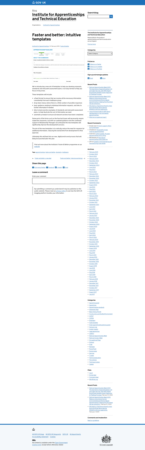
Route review (93, 351)
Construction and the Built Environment (101, 314)
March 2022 (93, 193)
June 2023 (92, 167)
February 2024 (93, 158)
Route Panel (92, 349)
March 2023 (93, 172)
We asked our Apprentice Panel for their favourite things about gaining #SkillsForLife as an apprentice (100, 107)
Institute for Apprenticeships (51, 25)
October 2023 (93, 163)
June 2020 (92, 231)
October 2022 (93, 180)
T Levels (91, 355)
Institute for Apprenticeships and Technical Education (58, 16)
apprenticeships (40, 152)
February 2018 (93, 279)
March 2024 (93, 156)
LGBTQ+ (91, 333)
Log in (91, 373)
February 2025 (93, 152)
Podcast (91, 342)
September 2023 (94, 165)
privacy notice (61, 191)
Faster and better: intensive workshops (71, 158)
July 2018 (92, 268)
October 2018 (93, 264)
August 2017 (93, 292)
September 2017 (94, 290)
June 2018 (92, 270)
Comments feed (93, 377)
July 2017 (92, 294)
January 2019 (93, 257)
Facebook (51, 167)
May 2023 (92, 169)
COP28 (91, 318)
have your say (93, 327)
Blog (34, 10)
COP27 (91, 316)
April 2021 (92, 209)
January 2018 (93, 281)
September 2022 (94, 182)
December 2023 (94, 161)
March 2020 (93, 237)
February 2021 (93, 213)
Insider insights (93, 329)
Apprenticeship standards (96, 307)
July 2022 (92, 187)
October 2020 (93, 222)
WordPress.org (93, 379)
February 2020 (93, 239)
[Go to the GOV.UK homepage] (39, 2)
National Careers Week (95, 338)
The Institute (93, 360)
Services (91, 353)
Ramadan (92, 347)
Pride (90, 344)
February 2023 (93, 174)
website (37, 147)
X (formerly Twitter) (39, 167)
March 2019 (92, 255)
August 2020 (93, 226)
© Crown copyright (106, 445)
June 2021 (92, 207)
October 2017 (93, 288)
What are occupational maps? (97, 117)
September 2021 (94, 204)
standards (59, 152)
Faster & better (64, 46)
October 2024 (93, 154)
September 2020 (94, 224)
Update (91, 364)
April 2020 (92, 235)
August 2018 (93, 266)
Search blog (93, 12)
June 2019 (92, 250)
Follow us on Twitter (95, 64)
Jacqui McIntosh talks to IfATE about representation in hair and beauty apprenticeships (99, 113)
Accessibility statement (40, 437)
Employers (92, 320)
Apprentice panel (94, 303)
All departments (75, 434)
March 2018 (92, 277)
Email (66, 167)
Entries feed (92, 375)
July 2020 (92, 228)
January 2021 (93, 215)
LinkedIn (59, 167)
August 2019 (93, 248)
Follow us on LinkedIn (96, 66)
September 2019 (94, 246)
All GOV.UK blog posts (53, 434)
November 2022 (94, 178)
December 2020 (94, 218)
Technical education (95, 358)
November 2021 (94, 200)
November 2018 (94, 261)
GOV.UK (65, 434)
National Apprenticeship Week (98, 336)
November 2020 (94, 220)
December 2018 (94, 259)
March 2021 (92, 211)
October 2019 (93, 244)
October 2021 (93, 202)
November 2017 (94, 285)
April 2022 (92, 191)
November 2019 (94, 242)
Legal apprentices (94, 331)
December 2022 (94, 176)
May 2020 (92, 233)
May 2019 (92, 253)
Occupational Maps (95, 340)
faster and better (50, 152)
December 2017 (93, 283)
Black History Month (95, 312)
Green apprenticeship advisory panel (99, 325)
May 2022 (92, 189)
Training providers (94, 362)
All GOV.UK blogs (38, 434)
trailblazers (65, 152)
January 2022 (93, 198)
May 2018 (92, 272)
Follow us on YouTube (96, 69)
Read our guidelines (93, 420)
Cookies (53, 437)
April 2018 (92, 274)
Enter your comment (39, 176)
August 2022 (93, 185)
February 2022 (93, 196)
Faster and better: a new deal (43, 158)
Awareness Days (94, 309)
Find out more (92, 44)
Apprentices (92, 305)
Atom (103, 78)
